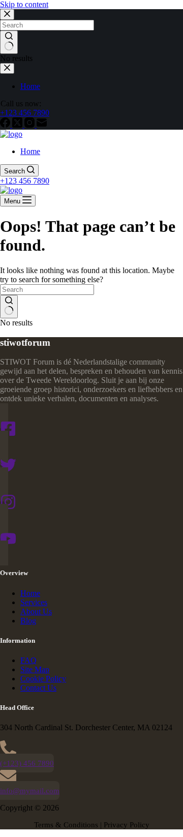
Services (33, 602)
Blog (28, 620)
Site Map (34, 669)
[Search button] (9, 306)
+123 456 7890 (24, 180)
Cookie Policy (43, 678)
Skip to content (24, 4)
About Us (36, 611)
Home (30, 151)
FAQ (28, 660)
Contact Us (38, 687)
